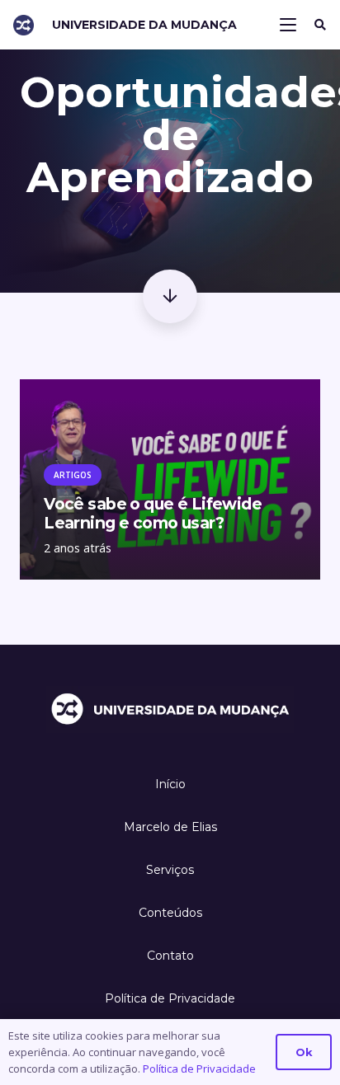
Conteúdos (170, 912)
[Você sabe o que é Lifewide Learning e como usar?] (170, 391)
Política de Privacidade (170, 998)
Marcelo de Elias (170, 827)
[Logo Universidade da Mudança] (23, 25)
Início (170, 784)
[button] (289, 24)
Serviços (170, 869)
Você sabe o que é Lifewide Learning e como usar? (153, 513)
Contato (170, 955)
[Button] (169, 296)
